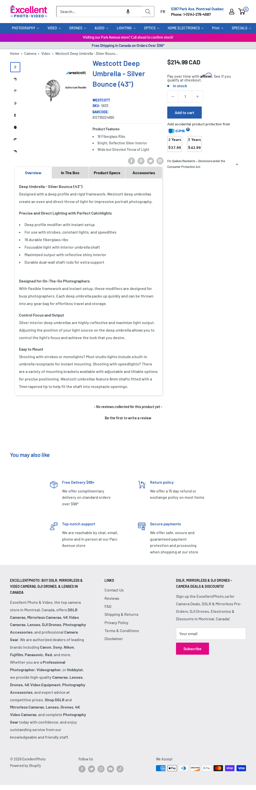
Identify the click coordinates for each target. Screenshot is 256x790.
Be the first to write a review (128, 418)
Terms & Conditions (121, 630)
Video (45, 53)
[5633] (15, 67)
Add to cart (184, 112)
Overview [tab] (33, 172)
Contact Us (114, 589)
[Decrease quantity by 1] (173, 96)
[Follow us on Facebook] (82, 768)
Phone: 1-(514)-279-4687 (191, 14)
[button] (128, 11)
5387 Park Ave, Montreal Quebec (197, 9)
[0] (242, 12)
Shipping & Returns (121, 614)
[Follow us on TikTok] (120, 768)
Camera (30, 53)
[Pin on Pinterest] (141, 161)
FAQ (107, 606)
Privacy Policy (116, 622)
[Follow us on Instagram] (101, 768)
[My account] (231, 11)
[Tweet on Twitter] (150, 161)
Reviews (111, 598)
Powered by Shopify (25, 765)
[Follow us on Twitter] (91, 768)
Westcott (101, 100)
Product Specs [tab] (107, 172)
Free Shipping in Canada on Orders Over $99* (128, 45)
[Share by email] (160, 161)
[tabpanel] (88, 286)
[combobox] (99, 11)
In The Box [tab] (70, 172)
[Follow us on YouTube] (110, 768)
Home (14, 53)
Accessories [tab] (143, 172)
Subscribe (193, 648)
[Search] (148, 11)
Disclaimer (113, 638)
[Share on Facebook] (131, 161)
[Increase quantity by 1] (197, 96)
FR (162, 11)
